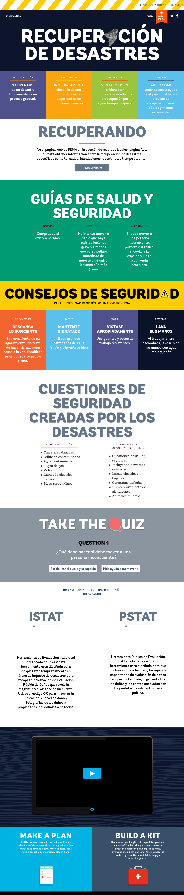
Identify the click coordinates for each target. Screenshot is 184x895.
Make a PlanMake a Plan (46, 828)
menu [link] (150, 15)
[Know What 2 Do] (13, 16)
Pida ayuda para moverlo (120, 569)
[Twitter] (171, 15)
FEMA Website (92, 168)
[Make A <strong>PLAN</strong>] (161, 17)
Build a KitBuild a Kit (138, 828)
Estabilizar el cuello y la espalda (73, 569)
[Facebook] (177, 15)
